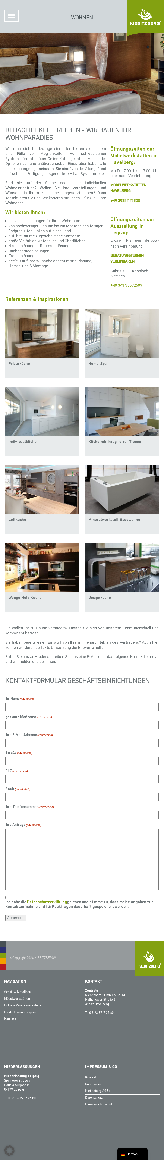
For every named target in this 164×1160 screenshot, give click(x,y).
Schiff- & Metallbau (17, 992)
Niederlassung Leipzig (20, 1012)
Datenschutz (93, 1097)
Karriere (10, 1019)
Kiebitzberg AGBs (97, 1091)
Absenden (16, 917)
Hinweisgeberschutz (99, 1104)
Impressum (93, 1084)
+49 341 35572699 (126, 285)
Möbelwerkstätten (17, 999)
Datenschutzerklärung (47, 902)
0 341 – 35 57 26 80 (22, 1098)
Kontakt (90, 1077)
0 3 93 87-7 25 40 (101, 1013)
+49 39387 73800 (125, 200)
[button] (9, 1150)
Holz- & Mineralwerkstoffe (22, 1005)
